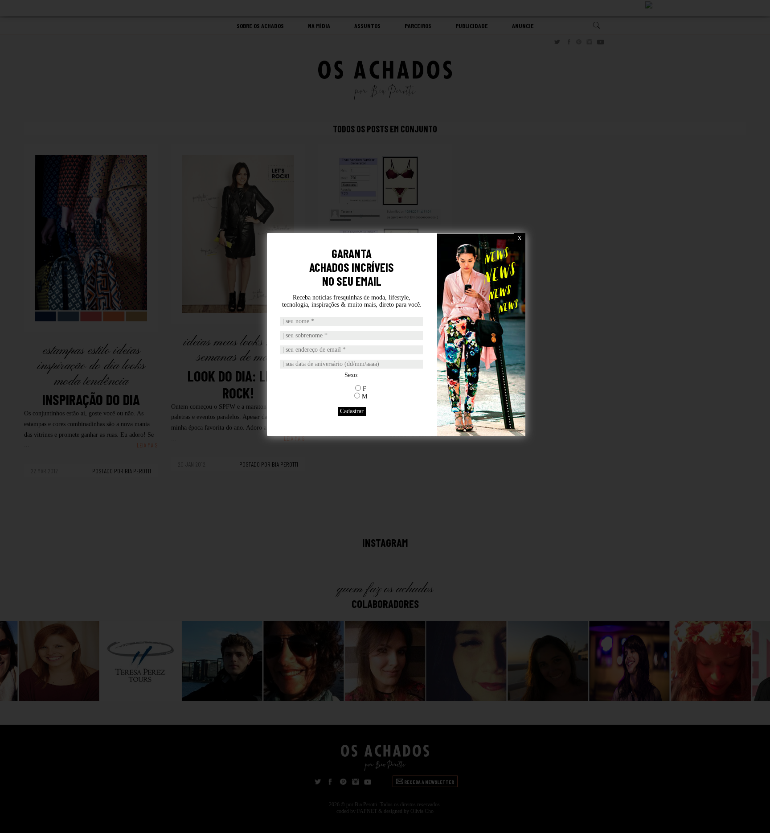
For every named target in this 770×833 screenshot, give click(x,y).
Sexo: (351, 375)
